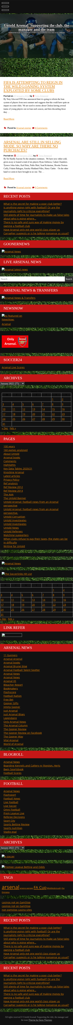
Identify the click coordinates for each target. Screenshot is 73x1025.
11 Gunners (10, 655)
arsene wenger (26, 888)
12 (23, 409)
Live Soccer (10, 806)
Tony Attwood (41, 95)
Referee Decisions (14, 817)
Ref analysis (11, 483)
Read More (9, 118)
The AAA (8, 494)
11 (13, 409)
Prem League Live (14, 813)
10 (3, 409)
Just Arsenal (11, 710)
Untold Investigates (15, 520)
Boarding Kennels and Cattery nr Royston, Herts (32, 765)
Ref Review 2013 (13, 490)
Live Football (11, 802)
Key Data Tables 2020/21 (18, 468)
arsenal (10, 886)
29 (53, 419)
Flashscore (10, 692)
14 (43, 409)
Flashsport (10, 794)
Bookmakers (11, 688)
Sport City (9, 820)
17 (3, 414)
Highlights (10, 465)
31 (3, 424)
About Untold (11, 453)
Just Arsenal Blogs (14, 714)
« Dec (5, 428)
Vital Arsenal (11, 740)
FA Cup (40, 887)
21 (43, 414)
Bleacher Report (13, 684)
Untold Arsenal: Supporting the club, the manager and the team (36, 27)
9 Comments (41, 187)
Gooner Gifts (11, 703)
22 (53, 414)
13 (33, 409)
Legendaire (10, 718)
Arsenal (6, 324)
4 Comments (41, 127)
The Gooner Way (13, 736)
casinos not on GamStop (16, 902)
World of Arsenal (13, 744)
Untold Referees (13, 531)
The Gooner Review (15, 729)
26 (23, 419)
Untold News (11, 527)
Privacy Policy (11, 479)
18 (13, 414)
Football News (12, 798)
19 (23, 414)
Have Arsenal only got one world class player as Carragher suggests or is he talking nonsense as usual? (36, 231)
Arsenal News (12, 673)
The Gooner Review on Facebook (23, 733)
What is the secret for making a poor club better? (33, 203)
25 (13, 419)
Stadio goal (10, 831)
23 (63, 414)
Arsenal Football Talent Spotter (22, 670)
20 (33, 414)
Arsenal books (12, 457)
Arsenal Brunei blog (15, 666)
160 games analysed (16, 450)
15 (53, 409)
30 (63, 419)
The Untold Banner (15, 498)
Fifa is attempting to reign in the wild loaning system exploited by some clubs (33, 86)
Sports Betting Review (16, 824)
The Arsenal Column (16, 725)
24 (3, 419)
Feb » (13, 428)
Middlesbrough (54, 888)
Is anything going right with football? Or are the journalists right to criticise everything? (32, 209)
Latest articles (12, 476)
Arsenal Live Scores (13, 367)
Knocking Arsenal (14, 472)
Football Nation (13, 696)
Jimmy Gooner (12, 707)
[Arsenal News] (11, 251)
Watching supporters (16, 535)
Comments (10, 461)
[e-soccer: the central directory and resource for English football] (8, 856)
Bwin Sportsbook (13, 769)
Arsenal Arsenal (13, 659)
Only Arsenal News (15, 721)
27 (33, 419)
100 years (9, 446)
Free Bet (8, 699)
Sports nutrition (13, 828)
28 (43, 419)
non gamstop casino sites (17, 909)
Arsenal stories (23, 127)
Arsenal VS (10, 681)
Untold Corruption (14, 516)
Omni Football (12, 809)
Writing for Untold (14, 546)
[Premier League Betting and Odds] (23, 867)
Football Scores (12, 773)
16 (63, 409)
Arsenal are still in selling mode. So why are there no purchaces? (32, 146)
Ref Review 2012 (13, 487)
